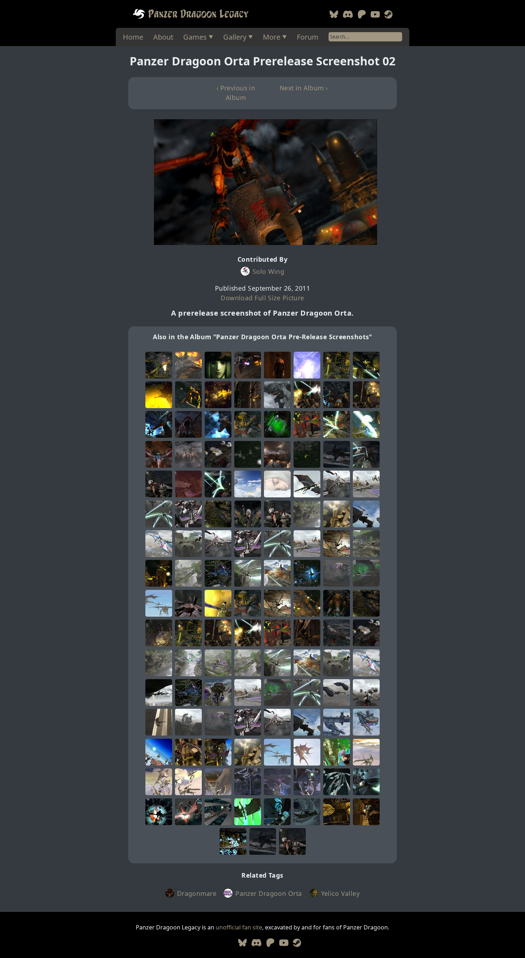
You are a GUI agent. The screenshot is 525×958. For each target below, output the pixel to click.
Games (195, 37)
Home (133, 37)
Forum (308, 37)
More (271, 37)
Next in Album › (304, 88)
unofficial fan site (239, 927)
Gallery (234, 37)
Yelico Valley (340, 893)
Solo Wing (268, 271)
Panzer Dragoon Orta (268, 893)
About (163, 37)
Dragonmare (196, 893)
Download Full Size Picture (262, 298)
